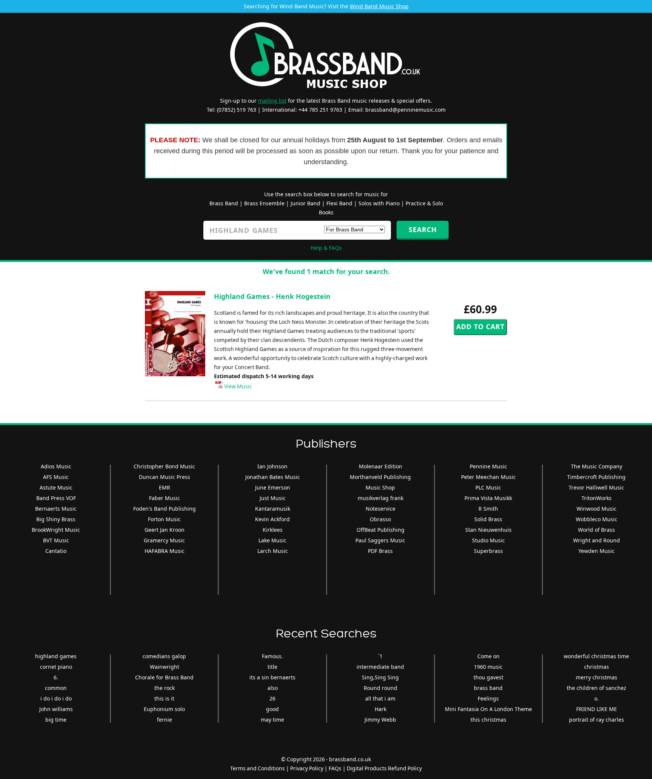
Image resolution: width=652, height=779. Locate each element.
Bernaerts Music (56, 508)
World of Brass (596, 529)
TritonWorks (596, 498)
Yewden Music (596, 550)
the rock (164, 687)
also (273, 687)
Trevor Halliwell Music (596, 487)
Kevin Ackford (272, 519)
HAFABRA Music (165, 550)
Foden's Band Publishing (164, 508)
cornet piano (56, 666)
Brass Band (223, 203)
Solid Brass (488, 519)
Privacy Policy (306, 768)
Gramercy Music (164, 540)
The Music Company (596, 466)
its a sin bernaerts (272, 677)
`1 (380, 656)
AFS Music (56, 476)
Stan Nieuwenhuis (488, 529)
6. (56, 677)
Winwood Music (597, 508)
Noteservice (380, 508)
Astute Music (56, 487)
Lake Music (272, 540)
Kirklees (273, 529)
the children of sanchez (596, 687)
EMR (164, 487)
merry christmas (596, 677)
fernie (164, 719)
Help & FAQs (326, 247)
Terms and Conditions (257, 768)
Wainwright (164, 666)
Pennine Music (488, 466)
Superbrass (488, 550)
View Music (237, 386)
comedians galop (164, 656)
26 (272, 698)
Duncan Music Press (164, 476)
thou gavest (488, 677)
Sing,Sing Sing (380, 677)
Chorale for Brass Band (164, 677)
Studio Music (488, 540)
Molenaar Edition (380, 466)
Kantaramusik (272, 508)
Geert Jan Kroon (165, 529)
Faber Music (164, 498)
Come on (488, 656)
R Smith (488, 508)
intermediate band (380, 666)
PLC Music (488, 487)
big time (55, 719)
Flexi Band (339, 203)
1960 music (488, 666)
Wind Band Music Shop (379, 6)
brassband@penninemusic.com (405, 109)
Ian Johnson (272, 466)
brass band (488, 687)
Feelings (488, 698)
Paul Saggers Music (380, 540)
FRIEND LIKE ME (596, 709)
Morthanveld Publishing (380, 476)
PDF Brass (380, 550)
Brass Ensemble (264, 203)
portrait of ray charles (596, 719)
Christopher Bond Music (164, 466)
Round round (380, 687)
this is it (164, 698)
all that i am (380, 698)
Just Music (273, 498)
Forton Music (164, 519)
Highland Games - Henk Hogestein (272, 296)
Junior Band (305, 203)
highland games (56, 656)
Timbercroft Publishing (596, 476)
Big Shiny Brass (55, 519)
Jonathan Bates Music (272, 476)
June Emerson (272, 487)
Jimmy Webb (380, 719)
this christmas (488, 719)
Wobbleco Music (596, 519)
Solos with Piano (379, 203)
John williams (56, 709)
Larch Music (272, 550)
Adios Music (56, 466)
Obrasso (380, 519)
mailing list (272, 100)
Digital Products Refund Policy (384, 768)
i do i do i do (56, 698)
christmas (596, 666)
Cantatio (55, 550)
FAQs (335, 768)
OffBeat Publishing (380, 529)
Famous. (272, 656)
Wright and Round (596, 540)
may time (272, 719)
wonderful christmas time (596, 656)
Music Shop (380, 487)
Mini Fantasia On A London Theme (488, 709)
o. (596, 698)
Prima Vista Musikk (488, 498)
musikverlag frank (380, 498)
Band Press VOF (56, 498)
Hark (380, 709)
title (272, 666)
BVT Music (56, 540)
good (272, 709)
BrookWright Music (56, 529)
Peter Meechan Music (488, 476)
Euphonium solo (164, 709)
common (56, 687)
